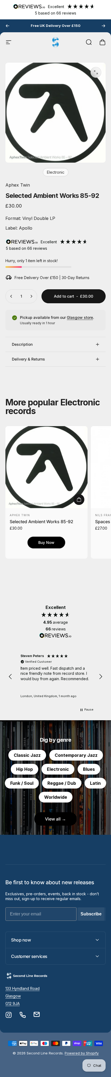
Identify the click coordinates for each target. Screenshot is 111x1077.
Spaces (102, 521)
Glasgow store (80, 317)
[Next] (103, 25)
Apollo (25, 228)
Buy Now (46, 542)
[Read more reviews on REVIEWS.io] (55, 635)
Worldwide (55, 797)
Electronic (55, 172)
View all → (55, 819)
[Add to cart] (79, 499)
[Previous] (7, 25)
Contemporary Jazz (76, 755)
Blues (89, 769)
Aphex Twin (17, 185)
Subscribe (91, 914)
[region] (55, 676)
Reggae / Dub (61, 783)
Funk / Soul (21, 783)
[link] (22, 988)
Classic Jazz (27, 755)
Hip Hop (24, 769)
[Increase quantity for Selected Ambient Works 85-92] (31, 296)
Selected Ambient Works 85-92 (41, 521)
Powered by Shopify (82, 1053)
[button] (10, 676)
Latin (95, 783)
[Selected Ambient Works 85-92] (46, 467)
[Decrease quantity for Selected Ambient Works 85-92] (11, 296)
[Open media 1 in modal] (96, 72)
